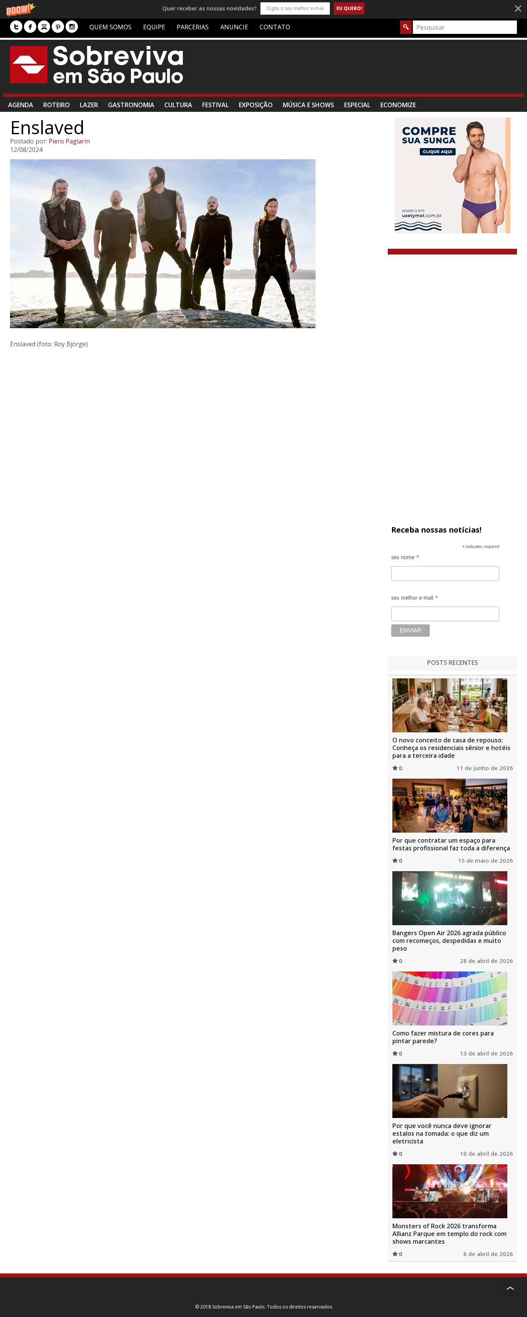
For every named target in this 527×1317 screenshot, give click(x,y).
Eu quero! (349, 8)
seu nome (405, 559)
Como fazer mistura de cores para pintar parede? (443, 1037)
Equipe (154, 27)
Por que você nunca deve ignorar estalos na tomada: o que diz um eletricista (442, 1133)
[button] (263, 8)
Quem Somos (111, 27)
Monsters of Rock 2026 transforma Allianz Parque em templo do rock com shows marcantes (449, 1234)
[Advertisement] (376, 70)
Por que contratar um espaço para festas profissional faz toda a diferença (451, 844)
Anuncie (234, 27)
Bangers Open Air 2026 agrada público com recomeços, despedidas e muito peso (449, 941)
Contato (275, 27)
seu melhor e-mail (414, 599)
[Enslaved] (196, 243)
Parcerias (193, 27)
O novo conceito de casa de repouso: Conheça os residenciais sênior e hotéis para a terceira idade (451, 748)
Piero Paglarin (69, 141)
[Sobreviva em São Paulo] (96, 64)
